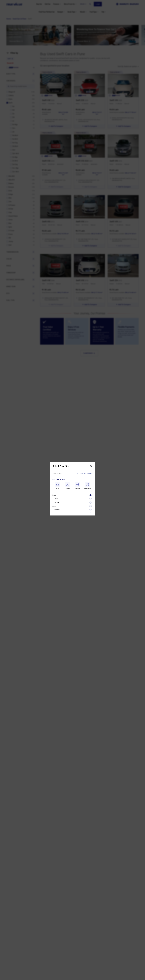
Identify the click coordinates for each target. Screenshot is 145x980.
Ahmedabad (56, 510)
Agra (54, 506)
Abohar (55, 499)
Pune (54, 495)
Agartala (55, 502)
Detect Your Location (86, 473)
